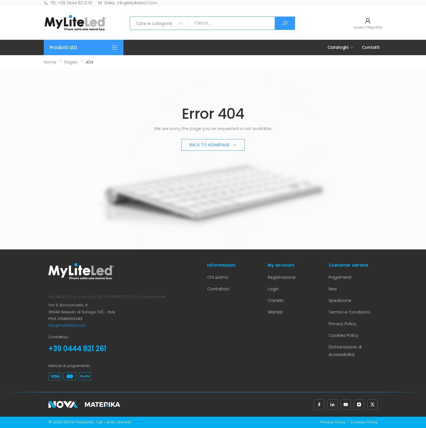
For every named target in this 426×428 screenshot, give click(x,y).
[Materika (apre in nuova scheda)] (102, 404)
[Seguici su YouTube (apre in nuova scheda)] (346, 404)
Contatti (370, 47)
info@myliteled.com (67, 325)
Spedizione (340, 300)
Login (273, 289)
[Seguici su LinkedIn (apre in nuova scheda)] (332, 404)
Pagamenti (340, 277)
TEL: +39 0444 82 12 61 (71, 3)
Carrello (276, 300)
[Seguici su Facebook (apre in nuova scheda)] (319, 404)
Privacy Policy (342, 324)
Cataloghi (337, 47)
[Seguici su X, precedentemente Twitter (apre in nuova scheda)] (372, 404)
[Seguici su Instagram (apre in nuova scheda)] (359, 404)
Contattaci (218, 289)
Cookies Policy (343, 335)
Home (50, 62)
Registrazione (282, 277)
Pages (70, 62)
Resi (333, 289)
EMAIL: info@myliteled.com (131, 3)
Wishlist (275, 312)
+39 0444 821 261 (77, 348)
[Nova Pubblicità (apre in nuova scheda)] (63, 404)
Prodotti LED (63, 47)
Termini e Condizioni (349, 312)
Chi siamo (217, 277)
